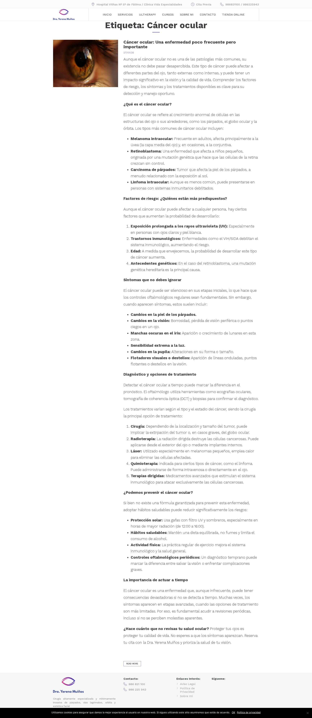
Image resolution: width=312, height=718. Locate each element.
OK (233, 712)
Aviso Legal (188, 684)
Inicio (107, 14)
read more (132, 664)
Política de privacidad (249, 712)
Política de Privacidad (187, 690)
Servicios (125, 14)
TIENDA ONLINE (233, 14)
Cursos (168, 14)
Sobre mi (187, 14)
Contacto (208, 14)
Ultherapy (147, 14)
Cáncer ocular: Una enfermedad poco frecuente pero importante (180, 44)
